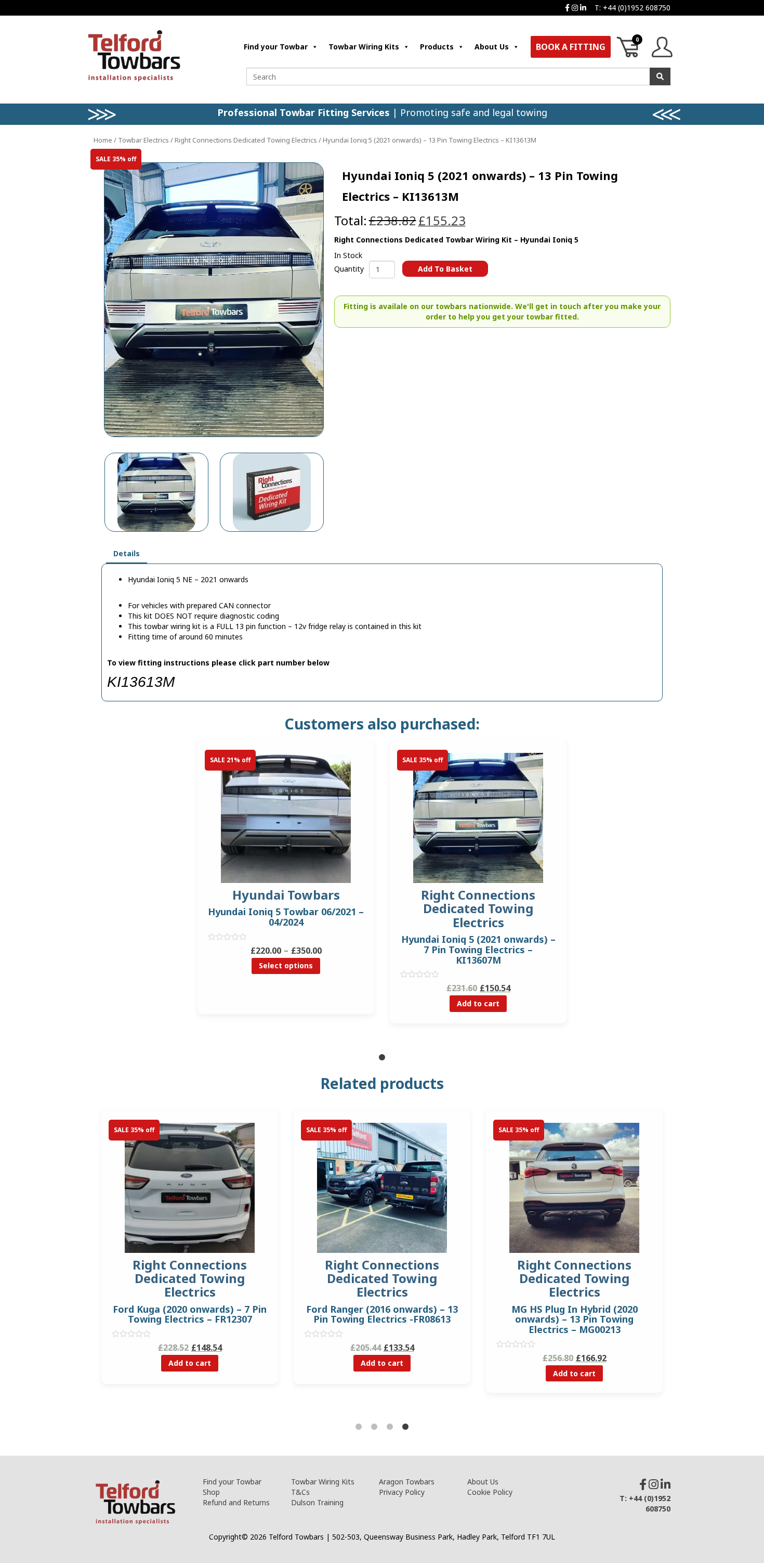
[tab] (126, 554)
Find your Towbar (276, 47)
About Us (492, 47)
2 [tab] (374, 1427)
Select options (286, 965)
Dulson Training (317, 1502)
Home (103, 140)
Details (126, 553)
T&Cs (300, 1492)
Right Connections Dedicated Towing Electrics (246, 140)
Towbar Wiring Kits (363, 47)
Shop (211, 1492)
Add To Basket (445, 269)
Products (437, 47)
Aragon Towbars (406, 1482)
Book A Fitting (570, 47)
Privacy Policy (402, 1492)
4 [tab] (405, 1427)
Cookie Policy (489, 1492)
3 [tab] (390, 1427)
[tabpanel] (286, 883)
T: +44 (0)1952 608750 (632, 7)
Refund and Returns (236, 1502)
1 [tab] (382, 1058)
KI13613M (141, 682)
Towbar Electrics (143, 140)
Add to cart (478, 1003)
